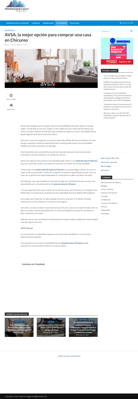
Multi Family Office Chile (110, 158)
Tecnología (74, 23)
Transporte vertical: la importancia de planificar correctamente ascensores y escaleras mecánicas (118, 106)
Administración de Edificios (17, 23)
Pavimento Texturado (109, 162)
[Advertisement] (94, 10)
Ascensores (105, 170)
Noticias (51, 322)
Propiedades (61, 23)
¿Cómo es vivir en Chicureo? (69, 356)
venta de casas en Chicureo (52, 169)
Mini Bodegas (106, 166)
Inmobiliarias (48, 23)
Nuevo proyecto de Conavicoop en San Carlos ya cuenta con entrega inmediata (51, 327)
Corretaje (36, 23)
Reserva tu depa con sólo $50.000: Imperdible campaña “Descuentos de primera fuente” (19, 327)
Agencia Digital (33, 396)
